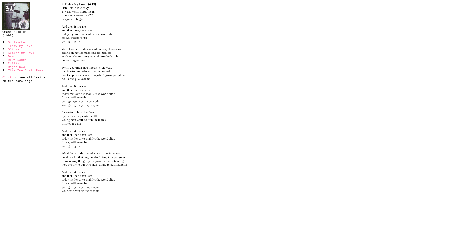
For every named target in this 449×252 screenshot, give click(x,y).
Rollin (13, 63)
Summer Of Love (21, 53)
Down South (17, 60)
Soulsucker (17, 42)
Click (7, 77)
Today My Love (20, 46)
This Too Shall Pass (25, 70)
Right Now (16, 67)
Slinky (13, 49)
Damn (11, 56)
